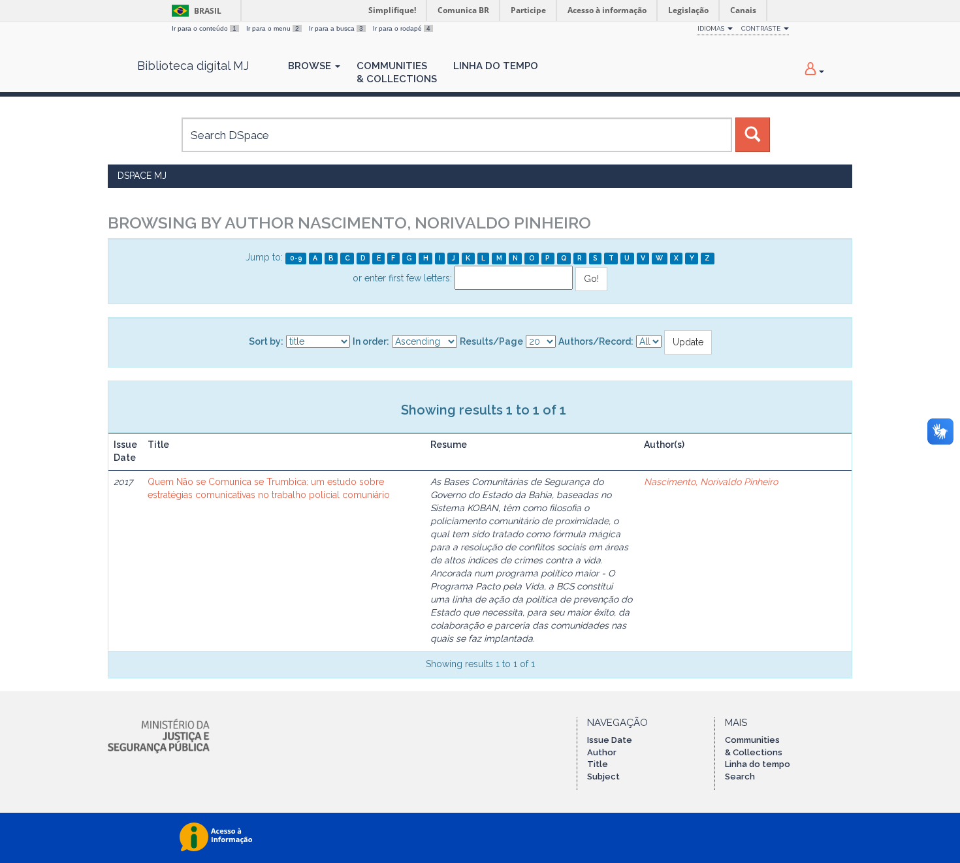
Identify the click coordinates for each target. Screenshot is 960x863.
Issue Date (609, 740)
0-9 (296, 258)
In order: (371, 341)
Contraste (761, 28)
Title (597, 764)
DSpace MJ (142, 175)
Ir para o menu (272, 28)
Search (740, 776)
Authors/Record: (595, 341)
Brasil (194, 10)
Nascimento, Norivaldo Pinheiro (711, 482)
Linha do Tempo (495, 66)
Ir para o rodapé (401, 28)
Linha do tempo (757, 764)
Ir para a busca (336, 28)
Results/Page (491, 341)
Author (601, 752)
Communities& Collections (397, 72)
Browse (311, 66)
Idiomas (711, 28)
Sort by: (266, 341)
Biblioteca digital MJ (193, 65)
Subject (603, 776)
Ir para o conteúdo (204, 28)
